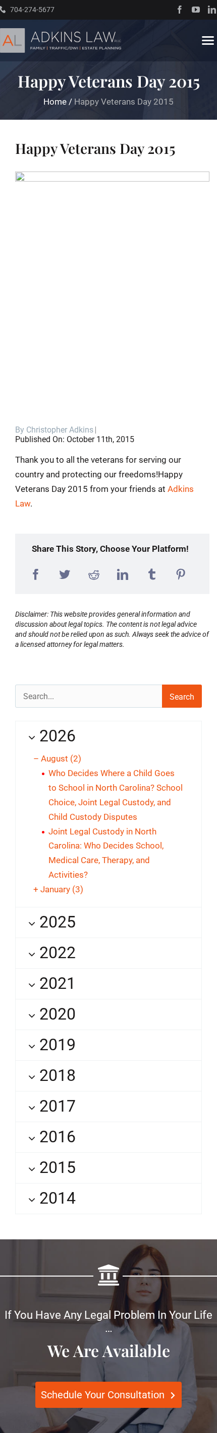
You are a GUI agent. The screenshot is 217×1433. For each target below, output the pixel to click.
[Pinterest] (180, 574)
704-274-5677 (32, 10)
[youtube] (196, 10)
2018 (55, 1075)
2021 (55, 983)
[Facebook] (35, 574)
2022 (55, 952)
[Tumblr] (151, 574)
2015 (55, 1167)
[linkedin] (212, 10)
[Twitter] (64, 574)
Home (55, 102)
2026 (55, 735)
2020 (55, 1014)
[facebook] (180, 10)
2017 (55, 1106)
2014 (55, 1198)
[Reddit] (93, 574)
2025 (55, 922)
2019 (55, 1044)
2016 (55, 1136)
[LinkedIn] (122, 574)
